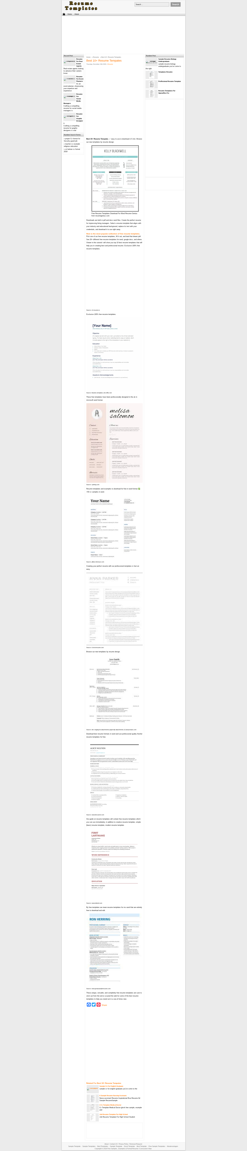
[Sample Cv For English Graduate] (93, 1088)
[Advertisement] (123, 35)
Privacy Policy (123, 1144)
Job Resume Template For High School (113, 1114)
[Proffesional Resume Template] (152, 88)
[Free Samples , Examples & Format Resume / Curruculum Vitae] (81, 11)
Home (70, 14)
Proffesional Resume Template (169, 81)
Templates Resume (165, 72)
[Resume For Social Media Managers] (69, 96)
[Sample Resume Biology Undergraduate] (151, 63)
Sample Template (74, 1146)
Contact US (114, 1144)
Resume (96, 57)
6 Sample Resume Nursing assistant (112, 1096)
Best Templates (102, 1146)
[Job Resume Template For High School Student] (93, 1121)
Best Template (142, 1146)
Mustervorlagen (172, 1146)
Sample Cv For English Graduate (111, 1086)
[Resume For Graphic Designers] (69, 116)
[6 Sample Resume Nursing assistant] (93, 1102)
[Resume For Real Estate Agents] (69, 61)
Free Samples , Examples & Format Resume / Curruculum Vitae (129, 1149)
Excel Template (129, 1146)
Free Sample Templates (157, 1146)
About (76, 14)
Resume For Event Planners (79, 79)
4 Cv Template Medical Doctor (110, 1105)
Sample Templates (88, 1146)
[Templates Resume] (152, 78)
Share (104, 1005)
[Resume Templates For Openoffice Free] (152, 97)
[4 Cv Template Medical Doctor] (93, 1111)
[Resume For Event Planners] (69, 78)
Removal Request (135, 1144)
